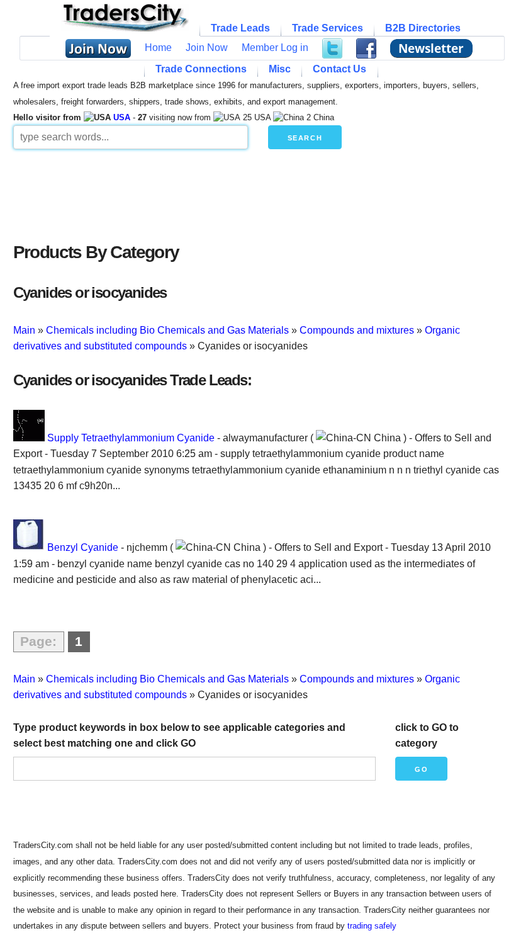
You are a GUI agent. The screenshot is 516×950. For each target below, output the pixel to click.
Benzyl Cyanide (82, 547)
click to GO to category (427, 735)
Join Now (207, 47)
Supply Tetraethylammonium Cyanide (131, 438)
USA (121, 117)
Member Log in (275, 47)
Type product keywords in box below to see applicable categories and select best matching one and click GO (179, 735)
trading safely (371, 925)
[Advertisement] (258, 192)
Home (158, 47)
